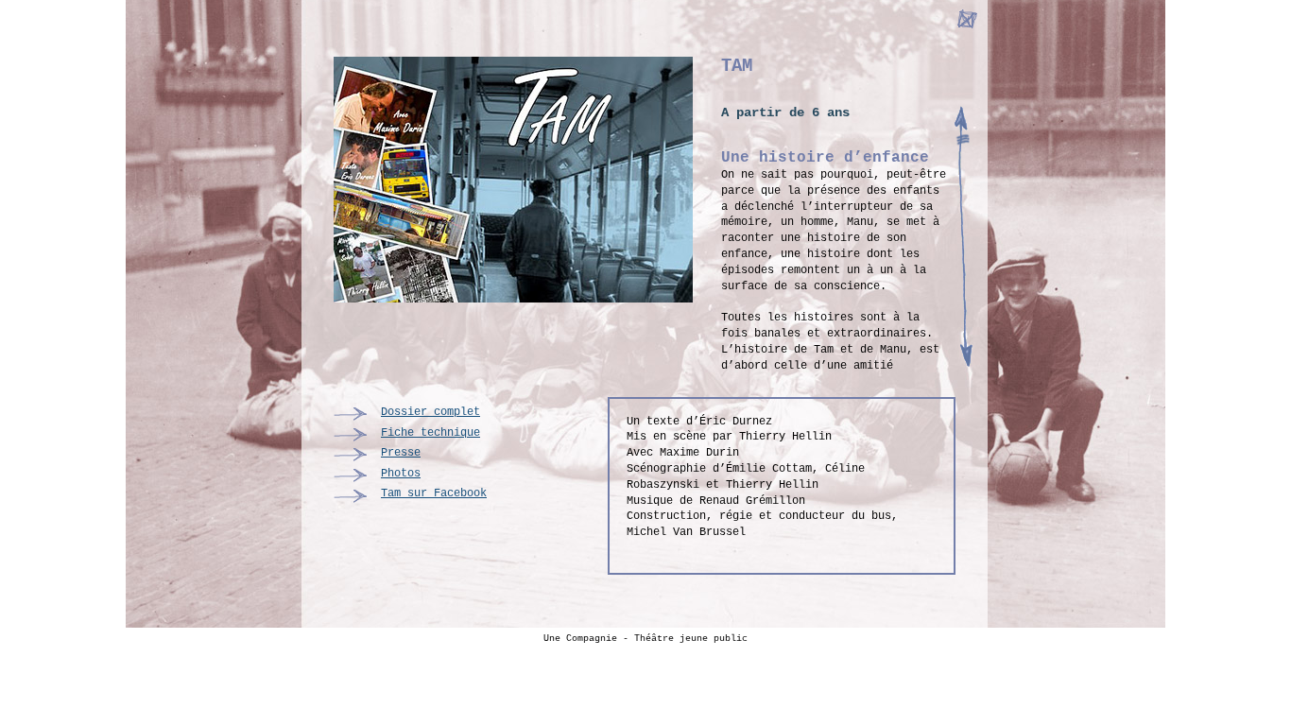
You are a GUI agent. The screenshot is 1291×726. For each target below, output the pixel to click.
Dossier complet (430, 412)
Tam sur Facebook (434, 493)
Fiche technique (430, 433)
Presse (401, 452)
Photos (401, 473)
